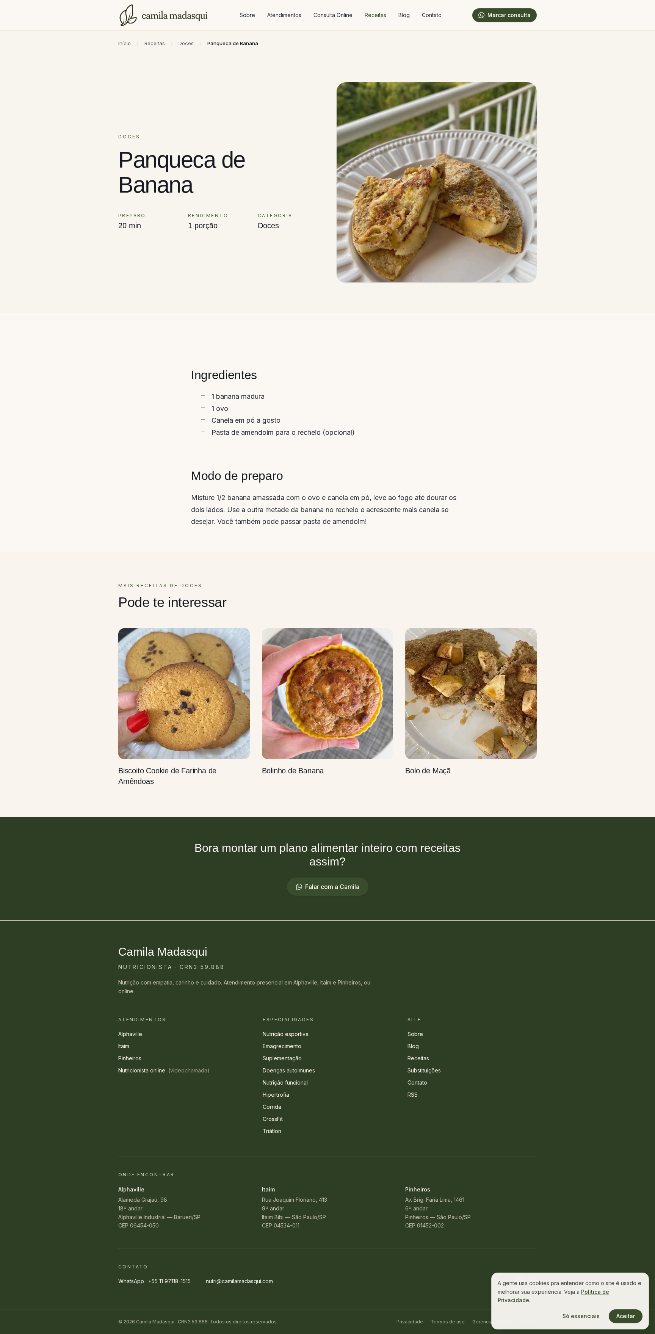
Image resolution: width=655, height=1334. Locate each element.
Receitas (375, 15)
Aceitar (625, 1316)
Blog (404, 15)
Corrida (272, 1107)
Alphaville (130, 1034)
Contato (432, 15)
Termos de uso (448, 1322)
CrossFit (273, 1119)
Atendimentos (284, 15)
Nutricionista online (164, 1070)
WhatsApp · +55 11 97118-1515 (154, 1281)
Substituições (424, 1070)
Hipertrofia (276, 1094)
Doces (186, 43)
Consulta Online (333, 15)
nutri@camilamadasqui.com (239, 1281)
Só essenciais (581, 1316)
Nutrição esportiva (286, 1034)
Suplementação (282, 1058)
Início (124, 43)
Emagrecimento (282, 1046)
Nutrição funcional (285, 1082)
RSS (412, 1094)
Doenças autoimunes (289, 1070)
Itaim (123, 1046)
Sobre (247, 15)
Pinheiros (129, 1058)
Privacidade (409, 1322)
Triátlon (272, 1131)
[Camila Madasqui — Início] (163, 15)
